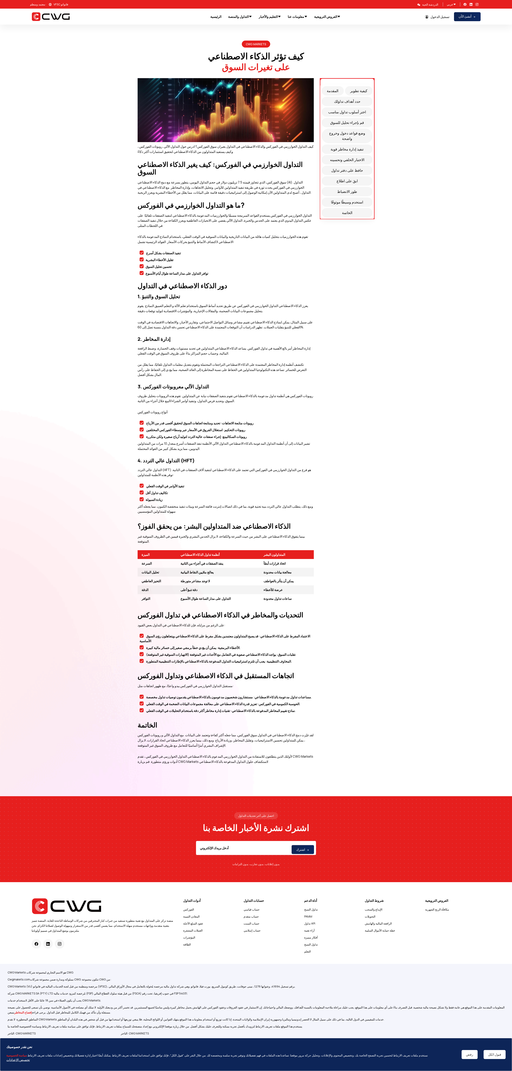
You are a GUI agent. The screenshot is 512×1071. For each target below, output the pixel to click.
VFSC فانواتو (61, 4)
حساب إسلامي (252, 930)
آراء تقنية (309, 930)
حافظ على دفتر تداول (347, 170)
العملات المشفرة (193, 930)
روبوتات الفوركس (150, 146)
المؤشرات (189, 937)
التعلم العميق (163, 306)
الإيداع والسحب (373, 909)
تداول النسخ (311, 909)
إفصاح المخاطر (23, 1012)
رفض (469, 1054)
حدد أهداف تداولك (347, 101)
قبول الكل (494, 1054)
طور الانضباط (347, 191)
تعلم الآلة (180, 306)
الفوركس (188, 909)
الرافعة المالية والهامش (378, 923)
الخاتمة (347, 212)
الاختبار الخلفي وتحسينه (347, 159)
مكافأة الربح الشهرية (437, 909)
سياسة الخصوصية (16, 1055)
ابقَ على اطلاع (347, 180)
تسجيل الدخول (439, 17)
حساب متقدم (251, 916)
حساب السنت (251, 923)
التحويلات (370, 916)
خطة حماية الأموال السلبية (380, 930)
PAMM (308, 916)
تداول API (309, 923)
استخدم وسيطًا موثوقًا (347, 202)
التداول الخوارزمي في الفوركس (286, 146)
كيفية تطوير (358, 90)
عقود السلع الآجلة (193, 923)
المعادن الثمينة (191, 916)
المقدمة (332, 90)
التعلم (307, 951)
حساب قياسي (252, 909)
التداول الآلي (172, 146)
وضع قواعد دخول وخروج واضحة (347, 136)
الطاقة (187, 944)
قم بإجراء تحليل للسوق (347, 122)
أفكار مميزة (311, 937)
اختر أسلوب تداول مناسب (347, 112)
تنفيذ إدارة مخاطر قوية (347, 149)
